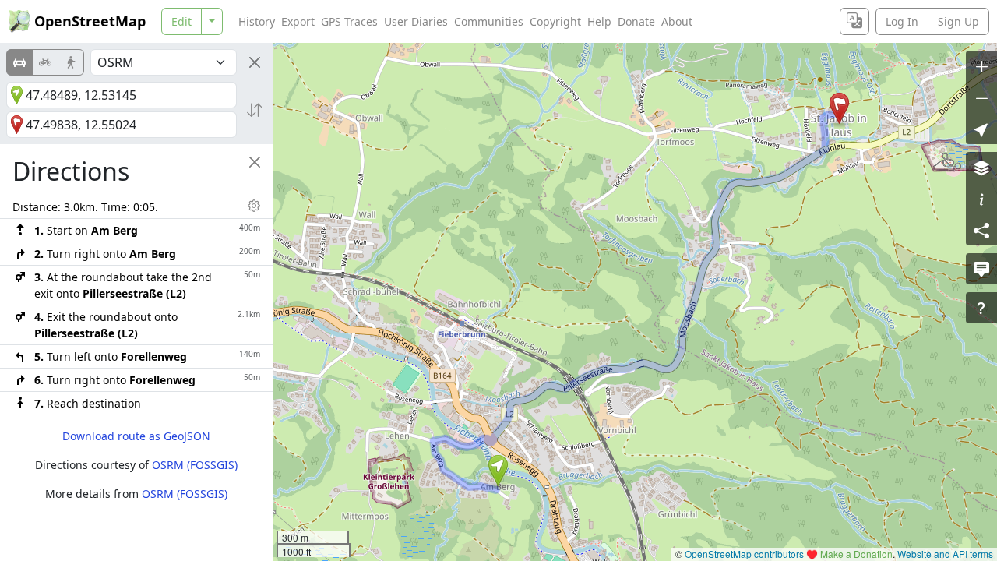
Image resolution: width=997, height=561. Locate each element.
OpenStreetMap (90, 21)
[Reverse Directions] (254, 110)
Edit (181, 21)
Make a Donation (856, 553)
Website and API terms (945, 553)
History (256, 21)
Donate (636, 21)
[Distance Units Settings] (254, 205)
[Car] (19, 62)
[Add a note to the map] (981, 268)
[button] (498, 470)
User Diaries (416, 21)
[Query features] (981, 307)
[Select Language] (854, 21)
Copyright (555, 21)
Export (298, 21)
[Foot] (71, 62)
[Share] (981, 229)
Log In (902, 21)
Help (599, 21)
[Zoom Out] (981, 97)
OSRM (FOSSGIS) (195, 464)
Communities (488, 21)
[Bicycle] (45, 62)
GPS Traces (349, 21)
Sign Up (958, 21)
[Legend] (981, 198)
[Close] (254, 62)
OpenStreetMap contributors (744, 553)
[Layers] (981, 167)
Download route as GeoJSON (136, 436)
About (676, 21)
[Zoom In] (981, 66)
